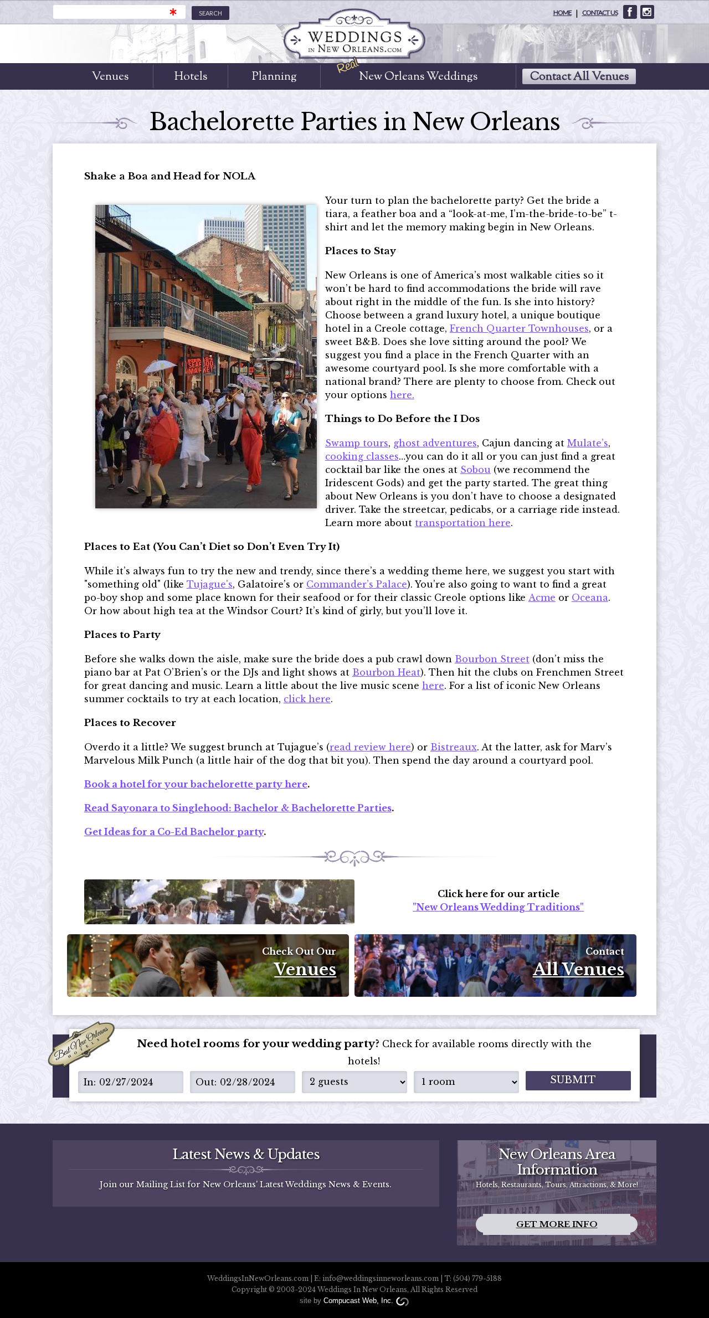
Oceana (590, 597)
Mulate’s (587, 443)
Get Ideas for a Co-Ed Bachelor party (174, 831)
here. (402, 394)
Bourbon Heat (386, 672)
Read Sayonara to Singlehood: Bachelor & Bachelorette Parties (238, 808)
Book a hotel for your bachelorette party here (195, 784)
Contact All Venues (579, 76)
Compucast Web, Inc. (358, 1300)
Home (562, 12)
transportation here (463, 522)
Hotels (190, 76)
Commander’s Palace (356, 584)
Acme (542, 597)
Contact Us (600, 12)
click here (307, 698)
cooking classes (362, 456)
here (433, 685)
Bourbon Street (492, 659)
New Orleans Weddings (418, 76)
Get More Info (557, 1224)
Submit (573, 1080)
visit (630, 12)
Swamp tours (356, 443)
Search (210, 13)
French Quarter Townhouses (519, 328)
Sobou (475, 469)
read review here (370, 747)
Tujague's (210, 584)
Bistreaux (453, 747)
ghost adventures (435, 443)
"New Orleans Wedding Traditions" (498, 907)
